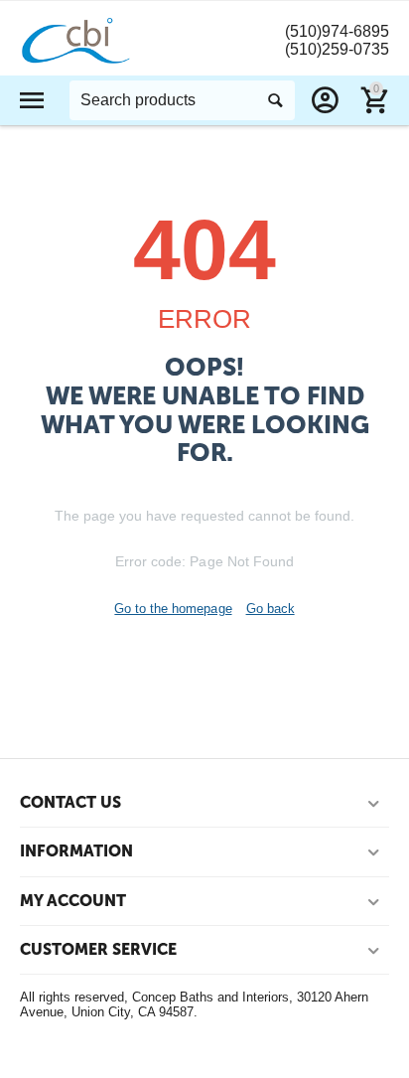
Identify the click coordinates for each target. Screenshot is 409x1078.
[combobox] (182, 100)
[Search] (275, 100)
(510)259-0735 (337, 49)
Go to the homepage (172, 608)
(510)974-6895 (337, 31)
